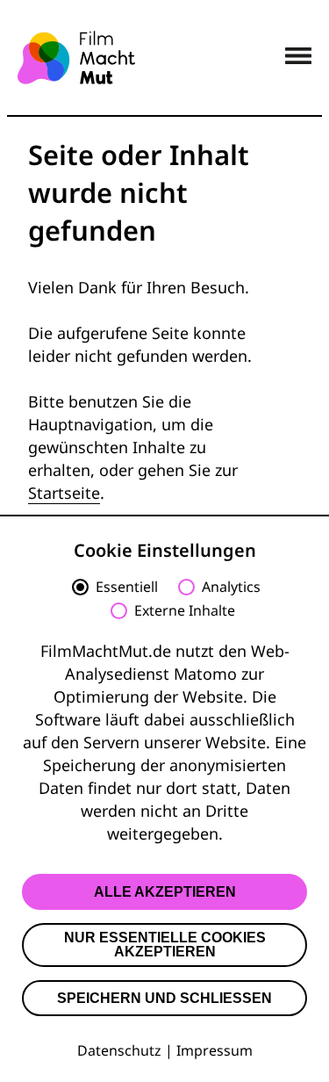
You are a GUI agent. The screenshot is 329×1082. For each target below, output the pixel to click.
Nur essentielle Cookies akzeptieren (165, 944)
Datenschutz (119, 1050)
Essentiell (127, 587)
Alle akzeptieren (165, 891)
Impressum (214, 1050)
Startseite (64, 492)
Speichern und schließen (164, 998)
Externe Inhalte (184, 611)
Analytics (231, 587)
